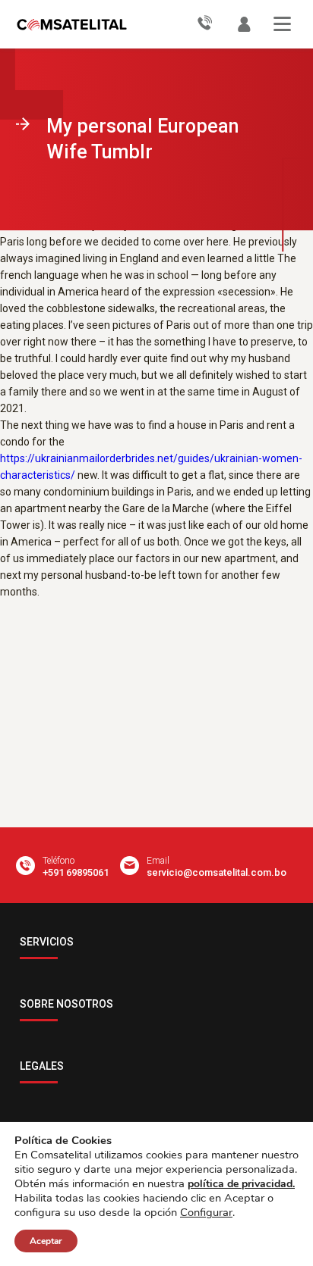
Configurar (206, 1212)
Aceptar (46, 1241)
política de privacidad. (241, 1184)
